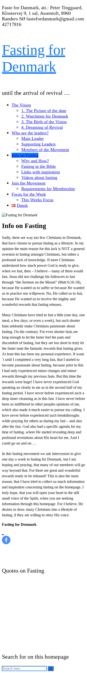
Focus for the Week (29, 194)
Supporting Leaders (38, 144)
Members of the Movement (45, 149)
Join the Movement (28, 183)
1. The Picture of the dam (43, 110)
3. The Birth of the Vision (44, 121)
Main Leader (32, 138)
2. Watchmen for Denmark (44, 116)
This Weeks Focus (37, 199)
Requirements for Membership (48, 188)
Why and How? (35, 160)
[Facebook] (6, 535)
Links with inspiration (40, 172)
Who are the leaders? (30, 132)
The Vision (21, 105)
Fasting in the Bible (38, 166)
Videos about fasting (39, 177)
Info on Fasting (25, 155)
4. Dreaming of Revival (42, 127)
